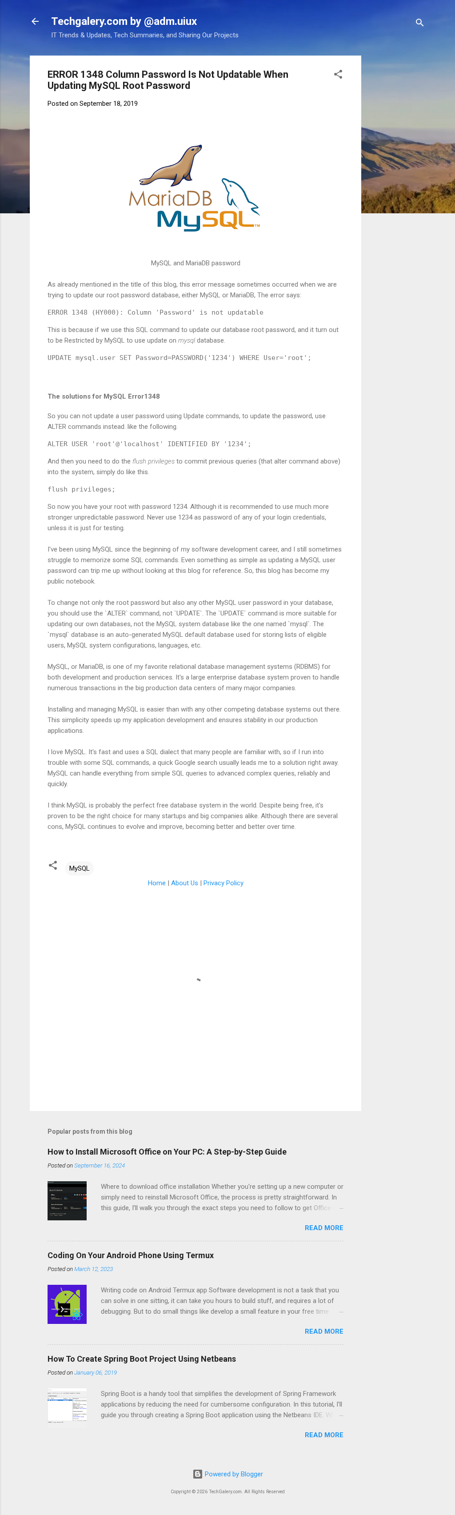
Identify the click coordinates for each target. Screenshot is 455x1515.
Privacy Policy (223, 883)
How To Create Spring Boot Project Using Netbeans (142, 1358)
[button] (338, 76)
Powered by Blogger (233, 1474)
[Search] (420, 24)
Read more (324, 1228)
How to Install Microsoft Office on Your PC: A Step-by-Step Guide (167, 1151)
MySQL (79, 868)
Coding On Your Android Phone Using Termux (131, 1255)
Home (157, 883)
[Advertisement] (411, 189)
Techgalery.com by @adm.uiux (124, 21)
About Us (184, 883)
